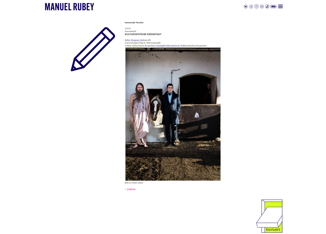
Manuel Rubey (69, 8)
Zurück (131, 189)
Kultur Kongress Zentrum (136, 39)
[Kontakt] (269, 215)
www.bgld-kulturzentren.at (167, 45)
